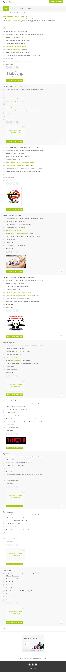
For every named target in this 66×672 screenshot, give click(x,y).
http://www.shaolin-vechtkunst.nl (18, 165)
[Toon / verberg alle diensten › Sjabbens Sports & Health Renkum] (33, 55)
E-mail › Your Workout (11, 585)
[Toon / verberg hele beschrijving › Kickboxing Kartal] (33, 363)
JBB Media (32, 668)
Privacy (35, 668)
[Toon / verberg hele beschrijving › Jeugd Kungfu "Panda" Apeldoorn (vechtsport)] (33, 298)
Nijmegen (14, 406)
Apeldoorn (14, 153)
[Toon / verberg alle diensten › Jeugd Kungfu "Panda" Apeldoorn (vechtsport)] (33, 301)
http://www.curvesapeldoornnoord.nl (18, 233)
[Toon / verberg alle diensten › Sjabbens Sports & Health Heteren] (33, 110)
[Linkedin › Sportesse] (14, 487)
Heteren (14, 92)
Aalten (13, 459)
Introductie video (32, 61)
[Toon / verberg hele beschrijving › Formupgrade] (33, 533)
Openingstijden (10, 58)
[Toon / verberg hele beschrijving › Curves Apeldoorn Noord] (33, 236)
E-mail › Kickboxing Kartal (12, 357)
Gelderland (8, 37)
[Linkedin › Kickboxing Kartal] (14, 376)
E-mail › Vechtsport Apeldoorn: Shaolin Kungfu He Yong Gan (20, 162)
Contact (29, 8)
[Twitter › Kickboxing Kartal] (7, 376)
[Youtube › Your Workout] (17, 603)
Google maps (21, 37)
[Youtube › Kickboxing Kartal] (17, 376)
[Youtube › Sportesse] (17, 487)
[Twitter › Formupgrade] (7, 545)
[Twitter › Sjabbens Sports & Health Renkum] (7, 67)
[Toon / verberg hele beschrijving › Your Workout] (33, 591)
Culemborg (14, 348)
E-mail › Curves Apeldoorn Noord (13, 230)
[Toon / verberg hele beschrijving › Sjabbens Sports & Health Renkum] (33, 52)
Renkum (14, 37)
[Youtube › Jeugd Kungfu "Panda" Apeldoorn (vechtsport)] (17, 310)
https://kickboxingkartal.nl (16, 360)
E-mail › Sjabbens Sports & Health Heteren (16, 101)
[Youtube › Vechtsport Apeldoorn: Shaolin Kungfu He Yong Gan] (17, 183)
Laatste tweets (10, 61)
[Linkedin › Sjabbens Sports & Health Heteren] (14, 122)
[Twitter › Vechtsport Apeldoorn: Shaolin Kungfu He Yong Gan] (7, 183)
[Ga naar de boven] (61, 80)
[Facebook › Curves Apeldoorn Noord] (10, 252)
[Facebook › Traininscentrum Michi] (10, 434)
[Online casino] (34, 635)
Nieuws (13, 8)
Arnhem (14, 517)
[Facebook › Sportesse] (10, 487)
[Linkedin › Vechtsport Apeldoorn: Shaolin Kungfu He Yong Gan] (14, 183)
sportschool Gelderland (50, 18)
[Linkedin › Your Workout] (14, 603)
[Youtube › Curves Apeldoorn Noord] (17, 252)
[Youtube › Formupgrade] (17, 545)
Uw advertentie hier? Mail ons (33, 650)
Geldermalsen (15, 575)
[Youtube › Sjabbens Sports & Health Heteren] (17, 122)
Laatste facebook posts (21, 61)
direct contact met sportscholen (13, 20)
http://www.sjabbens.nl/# (16, 104)
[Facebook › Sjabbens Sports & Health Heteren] (10, 122)
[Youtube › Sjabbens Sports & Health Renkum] (17, 67)
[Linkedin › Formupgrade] (14, 545)
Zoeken (21, 8)
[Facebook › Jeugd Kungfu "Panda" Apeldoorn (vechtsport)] (10, 310)
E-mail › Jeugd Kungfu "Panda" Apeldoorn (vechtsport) (18, 292)
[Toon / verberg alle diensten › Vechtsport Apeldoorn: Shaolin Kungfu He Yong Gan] (33, 171)
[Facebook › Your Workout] (10, 603)
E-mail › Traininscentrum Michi (13, 415)
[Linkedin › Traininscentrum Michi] (14, 434)
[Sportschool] (6, 8)
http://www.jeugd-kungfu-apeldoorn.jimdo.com (21, 295)
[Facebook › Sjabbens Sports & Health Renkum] (10, 67)
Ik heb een (56, 1)
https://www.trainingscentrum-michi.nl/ (19, 418)
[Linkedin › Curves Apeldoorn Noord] (14, 252)
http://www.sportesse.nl (15, 471)
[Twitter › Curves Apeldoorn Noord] (7, 252)
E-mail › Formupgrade (11, 526)
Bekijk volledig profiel (14, 80)
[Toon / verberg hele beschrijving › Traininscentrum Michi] (33, 422)
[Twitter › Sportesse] (7, 487)
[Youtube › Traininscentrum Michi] (17, 434)
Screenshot (25, 49)
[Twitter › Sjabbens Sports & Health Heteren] (7, 122)
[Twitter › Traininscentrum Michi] (7, 434)
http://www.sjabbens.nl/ (15, 49)
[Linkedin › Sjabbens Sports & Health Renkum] (14, 67)
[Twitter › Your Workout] (7, 603)
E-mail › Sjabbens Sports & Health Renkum (16, 46)
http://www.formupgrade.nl (16, 529)
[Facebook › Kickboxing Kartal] (10, 376)
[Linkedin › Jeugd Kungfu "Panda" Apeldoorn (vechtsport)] (14, 310)
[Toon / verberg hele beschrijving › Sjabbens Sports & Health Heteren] (33, 107)
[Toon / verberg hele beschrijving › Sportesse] (33, 475)
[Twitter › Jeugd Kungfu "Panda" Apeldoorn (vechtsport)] (7, 310)
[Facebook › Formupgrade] (10, 545)
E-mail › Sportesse (10, 468)
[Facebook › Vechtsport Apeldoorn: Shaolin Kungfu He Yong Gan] (10, 183)
